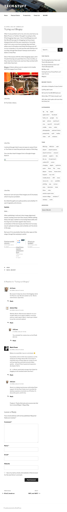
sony (44, 187)
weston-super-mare (48, 193)
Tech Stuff (15, 6)
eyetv (44, 168)
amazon (56, 152)
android (45, 156)
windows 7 (56, 196)
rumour (55, 184)
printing (45, 184)
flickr (49, 168)
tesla (56, 187)
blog (8, 270)
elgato (51, 165)
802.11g (45, 146)
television (50, 187)
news (50, 127)
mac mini (51, 174)
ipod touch (56, 121)
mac (44, 124)
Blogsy (6, 67)
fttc (54, 168)
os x (52, 181)
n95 (53, 177)
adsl (57, 146)
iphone (49, 121)
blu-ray (44, 159)
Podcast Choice (15, 15)
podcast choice (56, 130)
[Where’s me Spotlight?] (34, 243)
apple (51, 111)
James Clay (13, 308)
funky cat (45, 118)
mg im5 (49, 124)
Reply (11, 301)
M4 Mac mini (45, 69)
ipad (8, 267)
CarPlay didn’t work (47, 89)
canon (52, 162)
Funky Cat (37, 15)
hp (57, 118)
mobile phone (46, 177)
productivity (46, 133)
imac (58, 168)
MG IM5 (45, 15)
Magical (44, 76)
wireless (45, 199)
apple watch (46, 114)
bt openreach (52, 159)
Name (6, 446)
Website (7, 464)
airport (44, 149)
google (52, 118)
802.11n (51, 146)
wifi (49, 136)
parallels (57, 181)
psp (50, 184)
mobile (44, 127)
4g (47, 111)
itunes (50, 171)
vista (49, 190)
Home (6, 15)
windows (54, 136)
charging (45, 165)
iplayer (44, 171)
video (44, 136)
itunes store (57, 171)
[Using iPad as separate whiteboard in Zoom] (21, 241)
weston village (47, 196)
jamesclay (20, 26)
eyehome (58, 165)
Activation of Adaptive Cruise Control (52, 86)
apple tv (51, 156)
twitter (58, 133)
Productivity (27, 15)
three (44, 190)
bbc (57, 156)
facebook (54, 114)
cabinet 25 (46, 162)
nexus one (45, 181)
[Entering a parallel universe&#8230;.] (10, 243)
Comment (8, 422)
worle (51, 199)
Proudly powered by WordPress (12, 508)
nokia (55, 127)
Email (6, 455)
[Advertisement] (52, 34)
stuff (53, 133)
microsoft (56, 124)
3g (43, 111)
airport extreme (47, 152)
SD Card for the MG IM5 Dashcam (51, 93)
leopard (45, 174)
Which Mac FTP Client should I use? (52, 96)
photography (46, 130)
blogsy (13, 270)
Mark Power (14, 347)
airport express (53, 149)
